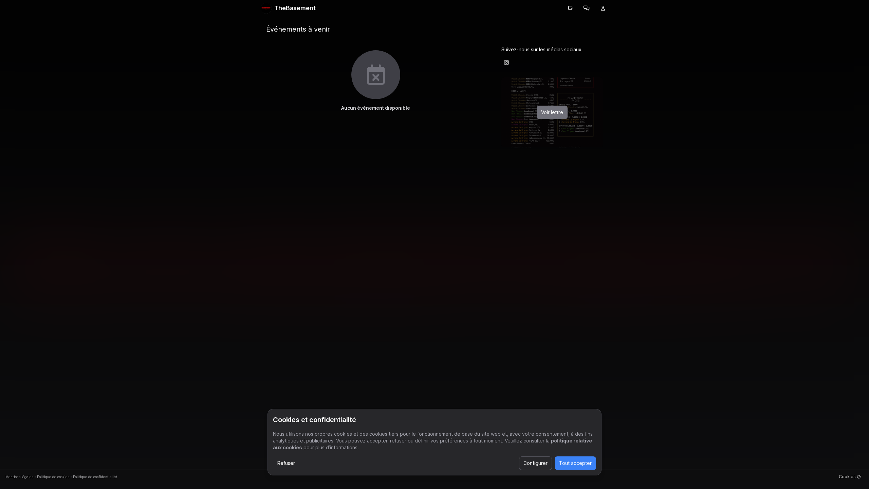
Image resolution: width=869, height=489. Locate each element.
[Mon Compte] (602, 8)
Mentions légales (19, 477)
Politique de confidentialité (95, 477)
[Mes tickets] (570, 8)
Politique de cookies (53, 477)
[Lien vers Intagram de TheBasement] (506, 62)
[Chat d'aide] (586, 8)
